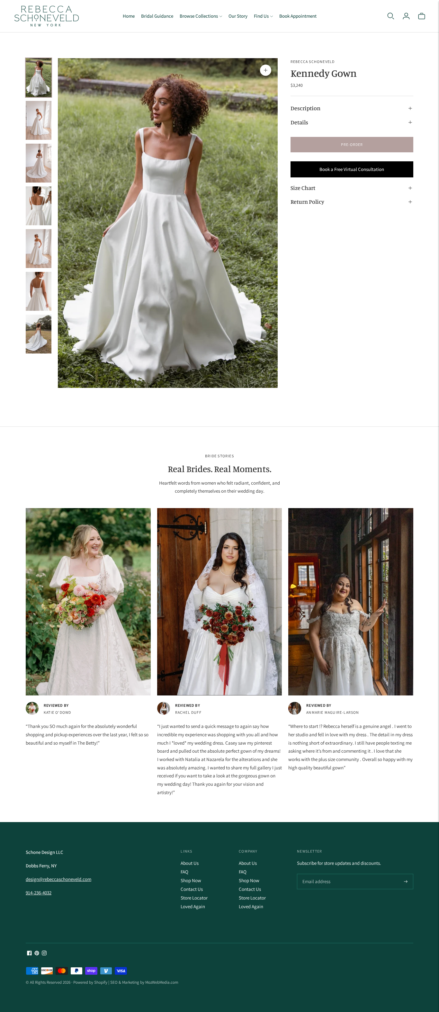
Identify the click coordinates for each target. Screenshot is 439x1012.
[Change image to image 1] (38, 77)
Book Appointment (298, 16)
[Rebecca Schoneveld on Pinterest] (36, 954)
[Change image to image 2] (38, 120)
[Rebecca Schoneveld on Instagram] (44, 954)
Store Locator (194, 898)
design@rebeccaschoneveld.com (58, 879)
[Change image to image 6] (38, 291)
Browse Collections (199, 16)
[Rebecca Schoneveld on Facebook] (29, 954)
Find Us (261, 16)
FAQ (184, 872)
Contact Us (192, 889)
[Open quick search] (390, 16)
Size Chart (303, 187)
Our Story (237, 16)
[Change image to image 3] (38, 163)
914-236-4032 (38, 893)
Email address (315, 874)
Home (129, 16)
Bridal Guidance (157, 16)
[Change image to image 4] (38, 205)
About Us (190, 863)
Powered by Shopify (90, 982)
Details (299, 122)
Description (305, 108)
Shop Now (191, 880)
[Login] (406, 16)
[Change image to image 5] (38, 248)
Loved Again (193, 906)
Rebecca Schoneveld (313, 61)
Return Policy (307, 201)
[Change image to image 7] (38, 334)
